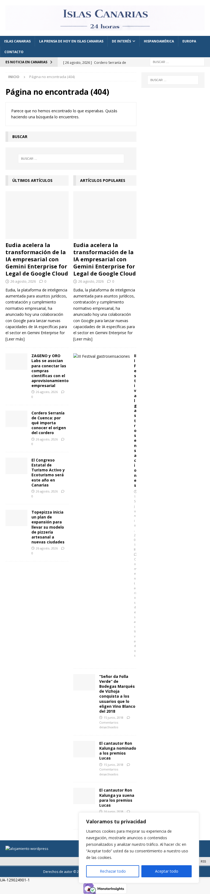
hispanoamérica (159, 41)
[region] (139, 847)
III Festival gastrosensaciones (135, 420)
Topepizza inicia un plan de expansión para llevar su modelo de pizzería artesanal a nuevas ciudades (48, 527)
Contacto (14, 52)
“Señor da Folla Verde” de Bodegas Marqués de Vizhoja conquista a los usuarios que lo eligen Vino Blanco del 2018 (117, 694)
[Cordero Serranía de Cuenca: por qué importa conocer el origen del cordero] (16, 419)
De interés (121, 41)
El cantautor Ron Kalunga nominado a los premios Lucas (117, 751)
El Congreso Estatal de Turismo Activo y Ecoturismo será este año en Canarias (48, 472)
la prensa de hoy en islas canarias (71, 41)
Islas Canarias (17, 41)
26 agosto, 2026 (23, 281)
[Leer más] (15, 339)
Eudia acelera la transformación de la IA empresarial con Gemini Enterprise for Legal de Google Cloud (36, 259)
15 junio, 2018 (113, 717)
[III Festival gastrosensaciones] (101, 356)
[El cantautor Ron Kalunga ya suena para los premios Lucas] (84, 796)
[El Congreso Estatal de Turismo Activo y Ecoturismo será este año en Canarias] (16, 466)
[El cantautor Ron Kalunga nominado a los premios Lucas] (84, 749)
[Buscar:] (177, 61)
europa (189, 41)
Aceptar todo (166, 871)
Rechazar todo (113, 871)
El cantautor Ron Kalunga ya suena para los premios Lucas (116, 797)
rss (203, 861)
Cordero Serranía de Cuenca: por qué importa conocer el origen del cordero (48, 422)
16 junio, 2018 (113, 811)
